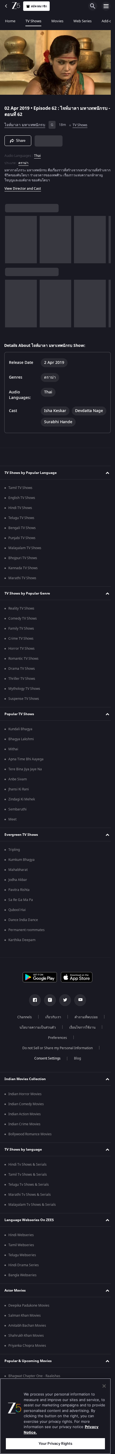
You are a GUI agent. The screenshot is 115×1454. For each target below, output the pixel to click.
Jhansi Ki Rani (18, 797)
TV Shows (33, 21)
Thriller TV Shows (21, 687)
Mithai (13, 757)
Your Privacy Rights (55, 1443)
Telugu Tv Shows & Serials (28, 1193)
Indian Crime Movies (24, 1132)
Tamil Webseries (21, 1253)
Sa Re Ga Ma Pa (20, 908)
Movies (57, 21)
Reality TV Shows (21, 617)
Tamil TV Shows (20, 496)
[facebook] (33, 1009)
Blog (75, 1067)
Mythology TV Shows (24, 697)
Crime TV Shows (20, 647)
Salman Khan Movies (24, 1324)
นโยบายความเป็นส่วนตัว (36, 1036)
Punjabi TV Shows (21, 546)
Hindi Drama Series (23, 1273)
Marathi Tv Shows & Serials (29, 1203)
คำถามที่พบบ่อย (84, 1025)
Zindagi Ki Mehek (21, 807)
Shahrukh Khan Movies (26, 1344)
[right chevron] (11, 237)
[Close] (104, 1386)
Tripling (14, 858)
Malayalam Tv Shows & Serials (32, 1213)
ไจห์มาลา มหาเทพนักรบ (24, 123)
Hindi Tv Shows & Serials (27, 1173)
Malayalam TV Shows (24, 556)
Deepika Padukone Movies (28, 1314)
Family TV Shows (21, 637)
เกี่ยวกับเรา (51, 1025)
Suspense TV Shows (23, 707)
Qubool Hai (17, 918)
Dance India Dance (23, 928)
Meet (12, 827)
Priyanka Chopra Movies (27, 1354)
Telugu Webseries (22, 1263)
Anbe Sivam (17, 787)
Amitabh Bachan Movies (27, 1334)
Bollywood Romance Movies (30, 1142)
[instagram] (48, 1009)
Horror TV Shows (21, 657)
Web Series (82, 21)
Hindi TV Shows (20, 516)
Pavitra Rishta (19, 898)
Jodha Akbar (17, 888)
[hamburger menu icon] (106, 6)
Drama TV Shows (21, 677)
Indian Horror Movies (25, 1102)
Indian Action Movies (24, 1122)
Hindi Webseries (21, 1243)
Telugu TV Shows (21, 526)
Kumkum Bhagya (21, 868)
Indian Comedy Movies (26, 1112)
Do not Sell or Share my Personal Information (55, 1056)
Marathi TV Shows (22, 586)
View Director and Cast (22, 186)
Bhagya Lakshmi (21, 747)
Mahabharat (18, 878)
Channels (22, 1025)
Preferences (55, 1046)
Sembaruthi (17, 817)
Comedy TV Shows (22, 627)
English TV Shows (21, 506)
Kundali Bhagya (20, 737)
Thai (37, 153)
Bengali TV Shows (22, 536)
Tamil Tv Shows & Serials (27, 1183)
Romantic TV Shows (23, 667)
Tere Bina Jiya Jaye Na (25, 777)
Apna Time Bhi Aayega (26, 767)
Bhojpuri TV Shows (22, 566)
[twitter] (63, 1009)
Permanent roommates (26, 938)
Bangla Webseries (22, 1283)
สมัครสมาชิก (39, 6)
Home (10, 21)
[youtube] (78, 1009)
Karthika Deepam (21, 948)
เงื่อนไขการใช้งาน (80, 1036)
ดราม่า (23, 160)
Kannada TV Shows (23, 576)
